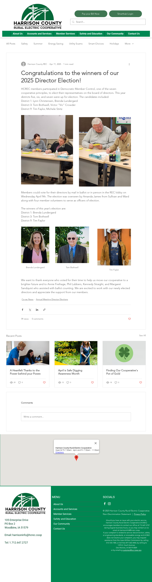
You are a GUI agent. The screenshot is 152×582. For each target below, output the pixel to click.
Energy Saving (55, 43)
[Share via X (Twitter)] (29, 309)
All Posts (10, 43)
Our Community (61, 523)
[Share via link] (44, 309)
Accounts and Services (65, 509)
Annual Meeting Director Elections (52, 299)
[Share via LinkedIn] (37, 309)
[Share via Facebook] (22, 309)
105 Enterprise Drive (16, 520)
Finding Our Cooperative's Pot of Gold (122, 372)
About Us (58, 504)
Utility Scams (76, 43)
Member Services (62, 514)
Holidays (114, 43)
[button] (17, 34)
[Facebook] (105, 503)
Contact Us (59, 528)
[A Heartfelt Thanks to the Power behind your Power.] (27, 353)
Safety (24, 43)
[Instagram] (109, 503)
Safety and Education (64, 518)
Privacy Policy (140, 514)
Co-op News (27, 299)
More (127, 43)
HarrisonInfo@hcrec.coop (129, 530)
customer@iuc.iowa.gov (132, 550)
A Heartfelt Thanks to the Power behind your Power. (25, 372)
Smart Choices (96, 43)
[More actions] (129, 64)
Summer (38, 43)
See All (142, 335)
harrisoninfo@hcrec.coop (27, 535)
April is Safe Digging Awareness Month (70, 372)
